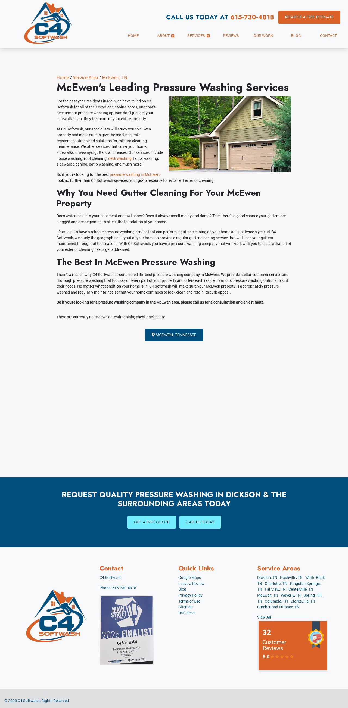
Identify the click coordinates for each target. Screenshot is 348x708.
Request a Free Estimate (309, 17)
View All (264, 617)
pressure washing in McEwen (134, 174)
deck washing (120, 158)
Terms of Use (189, 601)
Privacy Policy (190, 595)
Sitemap (185, 606)
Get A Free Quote (151, 522)
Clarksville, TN (303, 601)
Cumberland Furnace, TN (278, 606)
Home (63, 77)
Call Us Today (200, 522)
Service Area (85, 77)
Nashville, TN (291, 577)
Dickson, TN (267, 577)
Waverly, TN (291, 595)
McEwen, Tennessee (175, 335)
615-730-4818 (252, 17)
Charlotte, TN (276, 583)
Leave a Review (191, 583)
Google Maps (189, 577)
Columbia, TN (276, 601)
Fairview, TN (275, 589)
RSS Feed (186, 612)
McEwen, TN (114, 77)
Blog (182, 589)
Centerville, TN (300, 589)
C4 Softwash (29, 700)
